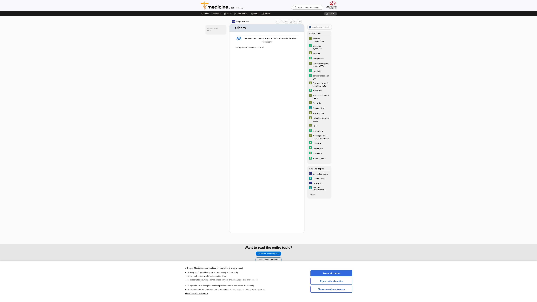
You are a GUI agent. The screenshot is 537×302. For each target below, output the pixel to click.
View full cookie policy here (196, 293)
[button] (266, 13)
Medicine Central (235, 5)
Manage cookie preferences (331, 289)
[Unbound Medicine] (331, 5)
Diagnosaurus (242, 21)
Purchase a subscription (268, 254)
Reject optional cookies (331, 281)
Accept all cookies (331, 273)
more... (312, 194)
